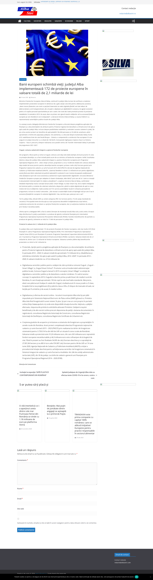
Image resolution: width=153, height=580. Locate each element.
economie (69, 21)
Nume (20, 488)
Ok (137, 577)
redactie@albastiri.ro (127, 13)
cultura (27, 21)
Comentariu (22, 460)
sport (87, 21)
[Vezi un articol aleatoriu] (133, 21)
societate (37, 21)
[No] (150, 577)
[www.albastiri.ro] (19, 21)
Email (20, 499)
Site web (20, 509)
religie (79, 21)
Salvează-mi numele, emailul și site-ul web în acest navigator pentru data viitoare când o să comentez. (57, 523)
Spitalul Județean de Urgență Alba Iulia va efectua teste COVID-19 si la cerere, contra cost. (78, 375)
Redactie (33, 97)
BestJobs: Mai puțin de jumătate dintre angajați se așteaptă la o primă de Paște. (56, 409)
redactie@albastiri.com (122, 563)
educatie (48, 21)
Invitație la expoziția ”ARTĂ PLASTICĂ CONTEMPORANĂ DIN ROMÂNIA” (34, 373)
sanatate (58, 21)
